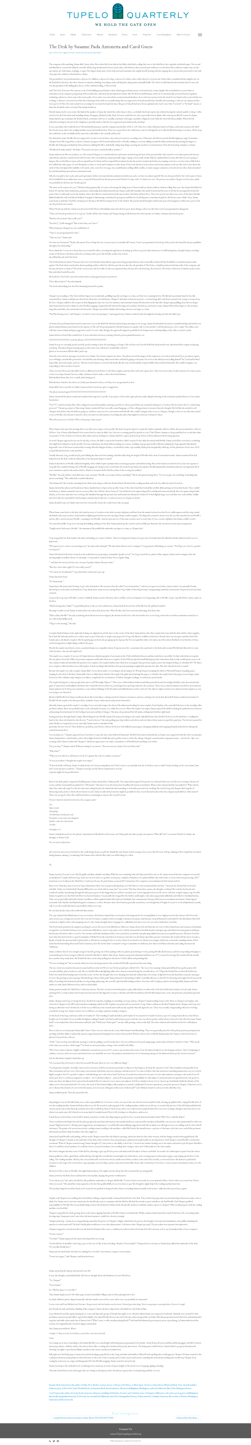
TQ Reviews (86, 34)
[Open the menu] (200, 35)
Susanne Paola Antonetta (83, 53)
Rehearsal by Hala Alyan (188, 1417)
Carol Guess (71, 53)
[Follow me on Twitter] (55, 1441)
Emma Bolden (97, 53)
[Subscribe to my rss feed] (51, 1441)
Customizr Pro (137, 1441)
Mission (100, 34)
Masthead (112, 34)
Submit (73, 34)
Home (52, 34)
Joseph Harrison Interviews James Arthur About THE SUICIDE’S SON (82, 1417)
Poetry (124, 34)
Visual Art (147, 34)
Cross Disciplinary (163, 34)
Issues (62, 34)
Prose (135, 34)
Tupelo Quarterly (119, 1441)
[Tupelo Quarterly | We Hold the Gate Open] (125, 15)
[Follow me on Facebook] (59, 1441)
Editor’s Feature (183, 34)
